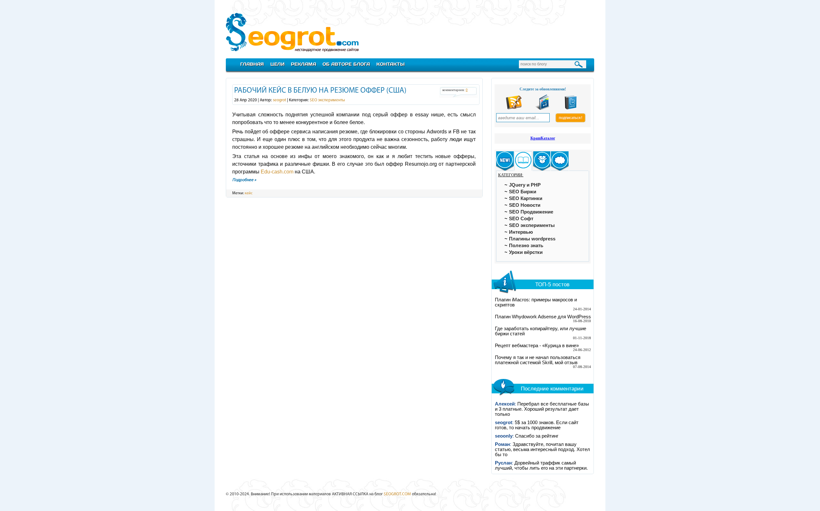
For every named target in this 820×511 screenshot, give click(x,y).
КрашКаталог (542, 138)
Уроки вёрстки (526, 252)
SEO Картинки (525, 198)
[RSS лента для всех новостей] (514, 108)
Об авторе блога (346, 64)
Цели (277, 64)
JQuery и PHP (525, 185)
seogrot (279, 100)
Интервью (521, 232)
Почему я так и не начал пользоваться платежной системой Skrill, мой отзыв (537, 360)
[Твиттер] (571, 108)
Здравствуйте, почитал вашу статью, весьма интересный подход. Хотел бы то (542, 449)
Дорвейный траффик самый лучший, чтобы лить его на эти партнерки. (541, 465)
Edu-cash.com (277, 171)
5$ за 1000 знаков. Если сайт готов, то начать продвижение (536, 425)
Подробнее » (244, 180)
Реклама (303, 64)
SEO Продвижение (531, 211)
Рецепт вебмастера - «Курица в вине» (537, 345)
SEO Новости (524, 205)
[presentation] (505, 161)
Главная (252, 64)
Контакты (390, 64)
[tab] (505, 161)
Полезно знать (526, 245)
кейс (248, 193)
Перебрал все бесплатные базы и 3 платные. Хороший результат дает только (542, 409)
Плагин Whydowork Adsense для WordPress (543, 316)
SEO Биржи (522, 191)
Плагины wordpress (532, 238)
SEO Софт (521, 218)
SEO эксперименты (327, 100)
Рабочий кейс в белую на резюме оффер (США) (320, 91)
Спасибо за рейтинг (536, 436)
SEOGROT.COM (397, 494)
